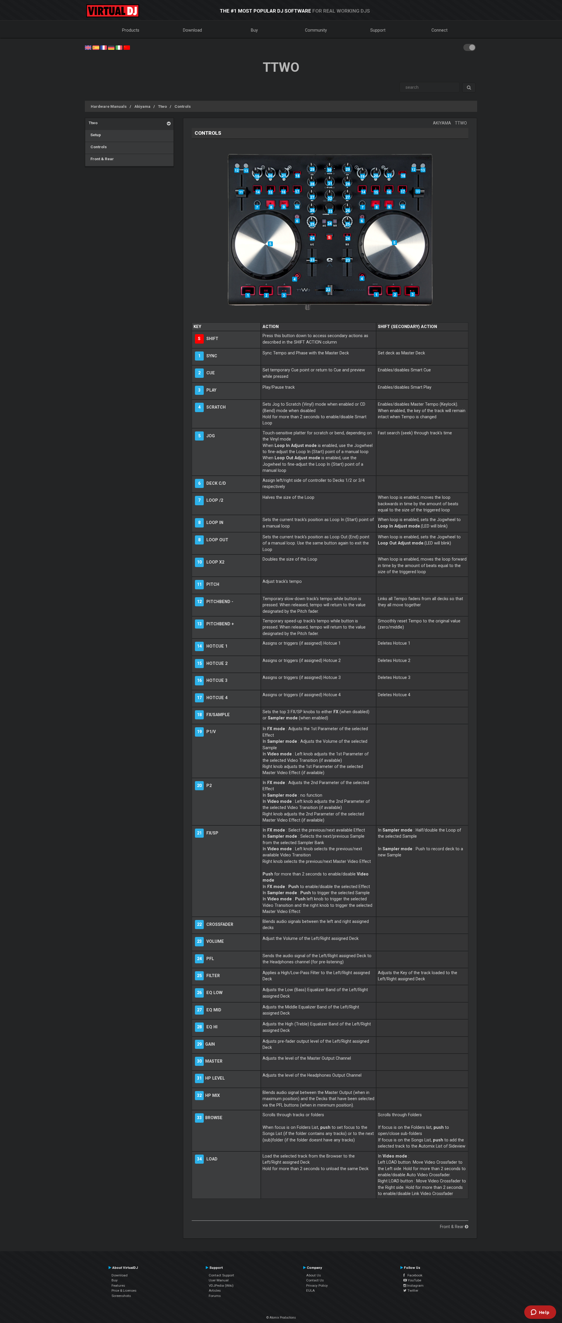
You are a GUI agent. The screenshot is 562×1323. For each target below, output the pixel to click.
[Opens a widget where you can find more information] (540, 1312)
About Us (313, 1275)
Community (316, 30)
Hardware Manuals (109, 106)
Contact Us (315, 1280)
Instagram (415, 1285)
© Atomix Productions (281, 1317)
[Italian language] (119, 47)
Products (130, 30)
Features (118, 1285)
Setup (95, 134)
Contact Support (221, 1275)
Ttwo (162, 106)
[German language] (111, 47)
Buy (254, 30)
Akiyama (142, 106)
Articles (215, 1290)
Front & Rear (101, 158)
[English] (88, 47)
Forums (215, 1296)
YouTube (414, 1280)
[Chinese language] (127, 47)
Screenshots (121, 1296)
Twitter (412, 1290)
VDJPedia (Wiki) (221, 1285)
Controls (182, 106)
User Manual (219, 1280)
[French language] (103, 47)
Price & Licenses (124, 1290)
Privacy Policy (317, 1285)
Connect (439, 30)
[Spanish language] (95, 47)
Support (377, 30)
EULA (310, 1290)
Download (192, 30)
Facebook (413, 1275)
